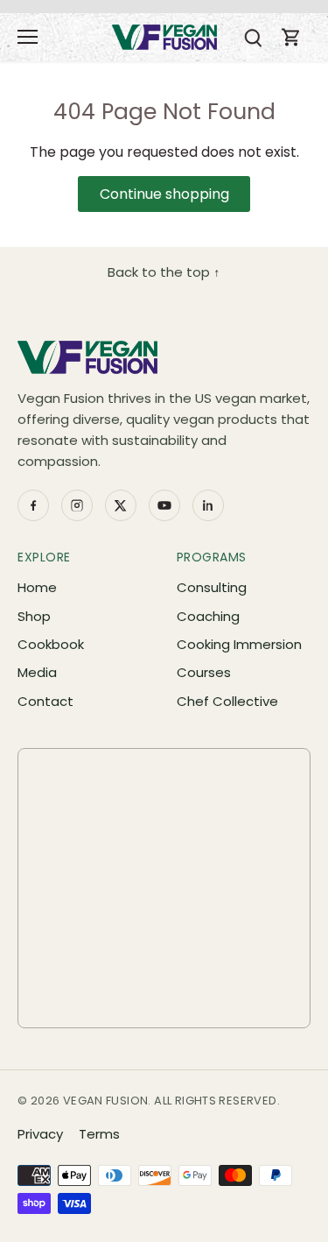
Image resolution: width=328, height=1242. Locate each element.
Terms (99, 1134)
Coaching (208, 616)
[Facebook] (33, 505)
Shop (34, 616)
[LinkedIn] (208, 505)
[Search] (253, 37)
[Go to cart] (291, 37)
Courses (204, 672)
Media (37, 672)
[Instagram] (77, 505)
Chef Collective (227, 701)
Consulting (212, 587)
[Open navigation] (27, 37)
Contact (45, 701)
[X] (120, 505)
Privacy (40, 1134)
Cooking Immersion (239, 644)
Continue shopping (164, 194)
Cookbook (50, 644)
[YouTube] (164, 505)
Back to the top (164, 272)
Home (37, 587)
